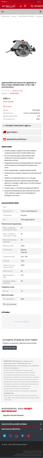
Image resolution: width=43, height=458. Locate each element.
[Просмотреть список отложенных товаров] (25, 6)
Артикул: (5, 93)
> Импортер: (8, 400)
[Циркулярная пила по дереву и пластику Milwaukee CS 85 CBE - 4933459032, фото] (22, 48)
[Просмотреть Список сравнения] (20, 6)
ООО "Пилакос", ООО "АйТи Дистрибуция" (18, 400)
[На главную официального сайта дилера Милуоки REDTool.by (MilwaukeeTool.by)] (9, 6)
